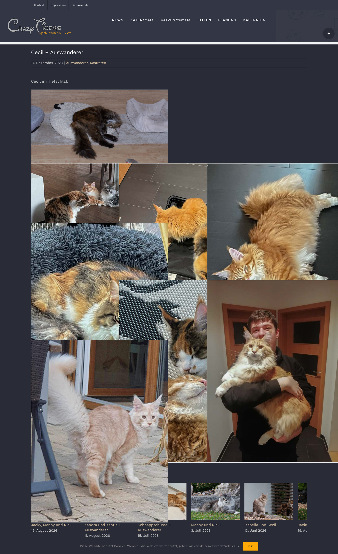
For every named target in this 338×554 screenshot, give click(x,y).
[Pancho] (99, 431)
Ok (250, 546)
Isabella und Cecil (271, 527)
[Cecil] (99, 135)
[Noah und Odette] (187, 371)
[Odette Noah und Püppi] (99, 208)
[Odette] (99, 314)
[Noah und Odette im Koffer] (187, 254)
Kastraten (98, 63)
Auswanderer (77, 63)
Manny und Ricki (214, 527)
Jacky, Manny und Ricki (51, 527)
